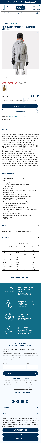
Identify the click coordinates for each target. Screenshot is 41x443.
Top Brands (5, 23)
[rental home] (6, 6)
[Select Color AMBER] (4, 88)
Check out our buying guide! (18, 116)
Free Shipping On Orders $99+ (20, 2)
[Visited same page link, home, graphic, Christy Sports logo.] (20, 7)
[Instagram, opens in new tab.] (13, 402)
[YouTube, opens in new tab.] (22, 402)
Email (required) (7, 363)
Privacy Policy (29, 389)
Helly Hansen (13, 23)
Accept (20, 434)
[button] (37, 32)
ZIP (28, 363)
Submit (8, 373)
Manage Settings (20, 430)
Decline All (20, 439)
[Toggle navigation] (2, 6)
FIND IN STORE (20, 111)
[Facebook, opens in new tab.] (17, 402)
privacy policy (9, 420)
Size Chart (35, 96)
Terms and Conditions (19, 389)
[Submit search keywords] (34, 12)
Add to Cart (18, 106)
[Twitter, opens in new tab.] (27, 402)
